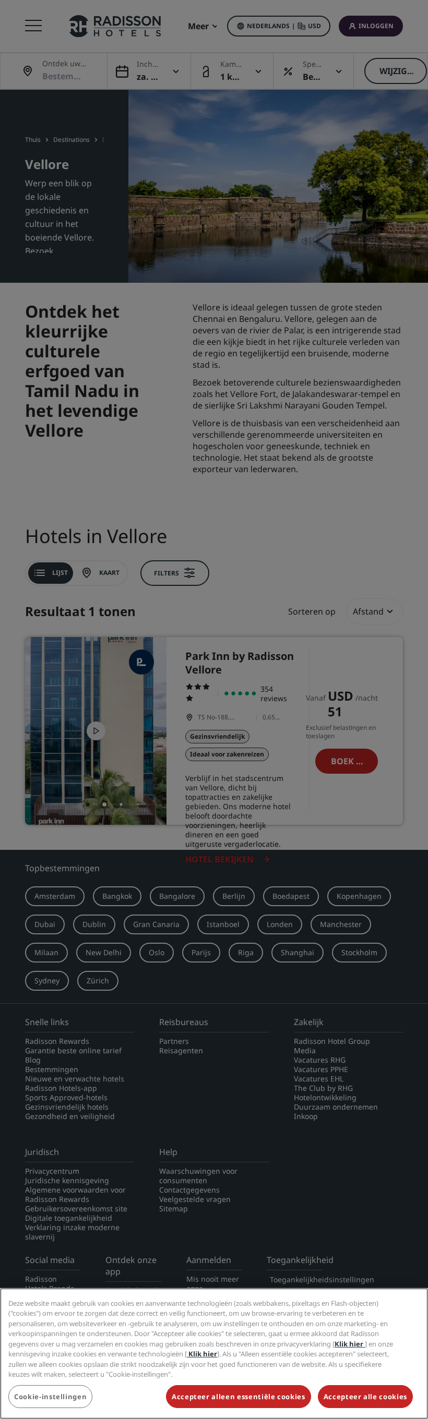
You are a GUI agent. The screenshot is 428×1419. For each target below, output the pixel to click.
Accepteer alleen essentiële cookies (238, 1396)
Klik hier (350, 1344)
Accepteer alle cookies (365, 1396)
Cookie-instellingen (50, 1396)
